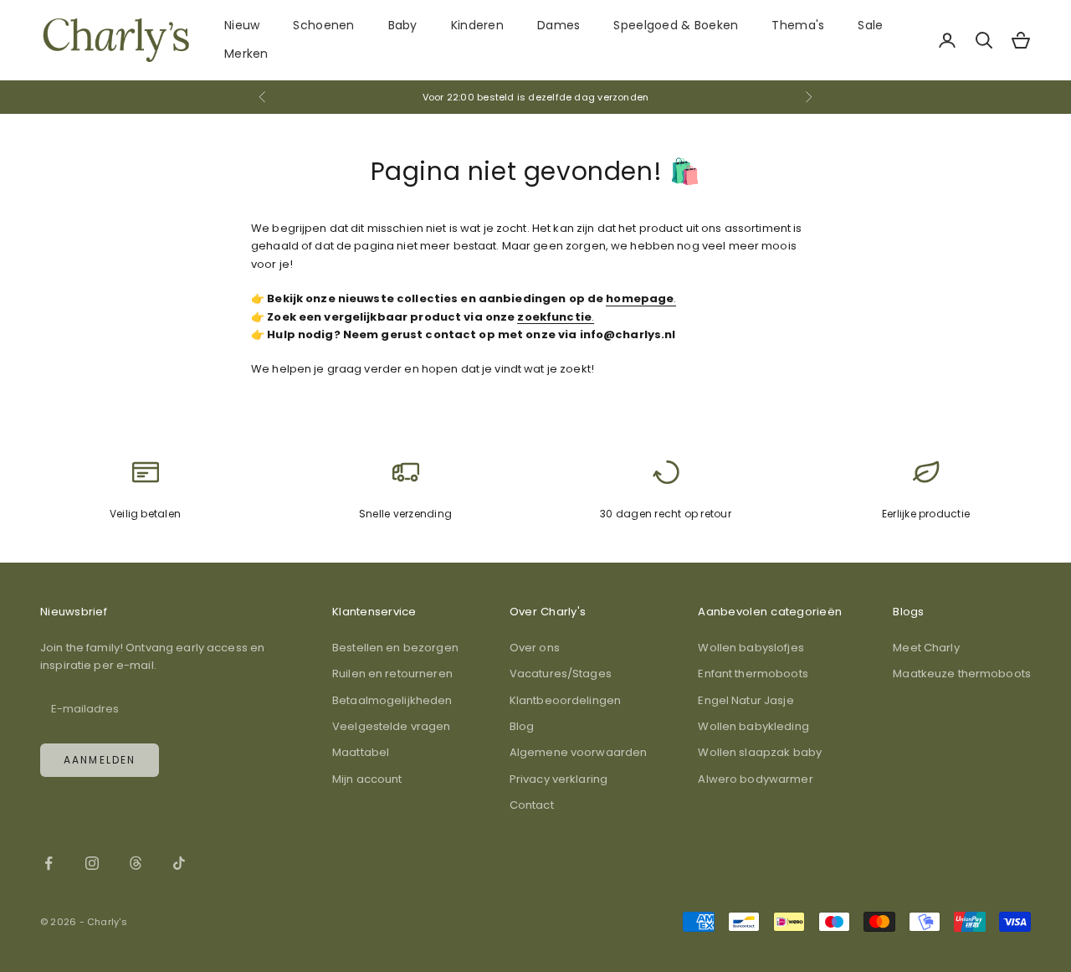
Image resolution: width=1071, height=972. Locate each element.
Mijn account (367, 779)
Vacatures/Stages (561, 673)
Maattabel (360, 752)
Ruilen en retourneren (392, 673)
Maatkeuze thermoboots (962, 673)
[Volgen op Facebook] (48, 863)
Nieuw (241, 25)
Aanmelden (100, 760)
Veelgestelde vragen (391, 726)
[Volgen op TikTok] (179, 863)
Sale (870, 25)
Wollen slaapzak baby (760, 752)
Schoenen (323, 25)
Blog (522, 726)
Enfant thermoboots (752, 673)
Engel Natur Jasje (745, 700)
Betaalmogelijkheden (392, 700)
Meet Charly (926, 648)
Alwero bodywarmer (755, 779)
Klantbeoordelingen (565, 700)
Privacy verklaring (558, 779)
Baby (403, 25)
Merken (246, 53)
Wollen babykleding (753, 726)
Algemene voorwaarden (579, 752)
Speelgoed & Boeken (675, 25)
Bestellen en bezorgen (395, 648)
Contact (532, 805)
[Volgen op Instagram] (92, 863)
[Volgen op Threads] (135, 863)
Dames (558, 25)
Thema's (797, 25)
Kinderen (477, 25)
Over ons (535, 648)
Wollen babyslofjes (750, 648)
